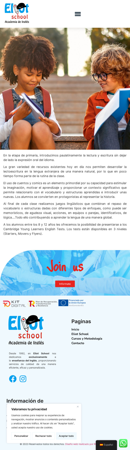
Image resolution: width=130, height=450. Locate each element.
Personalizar (21, 435)
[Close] (78, 407)
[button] (78, 14)
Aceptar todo (66, 435)
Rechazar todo (43, 435)
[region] (44, 423)
